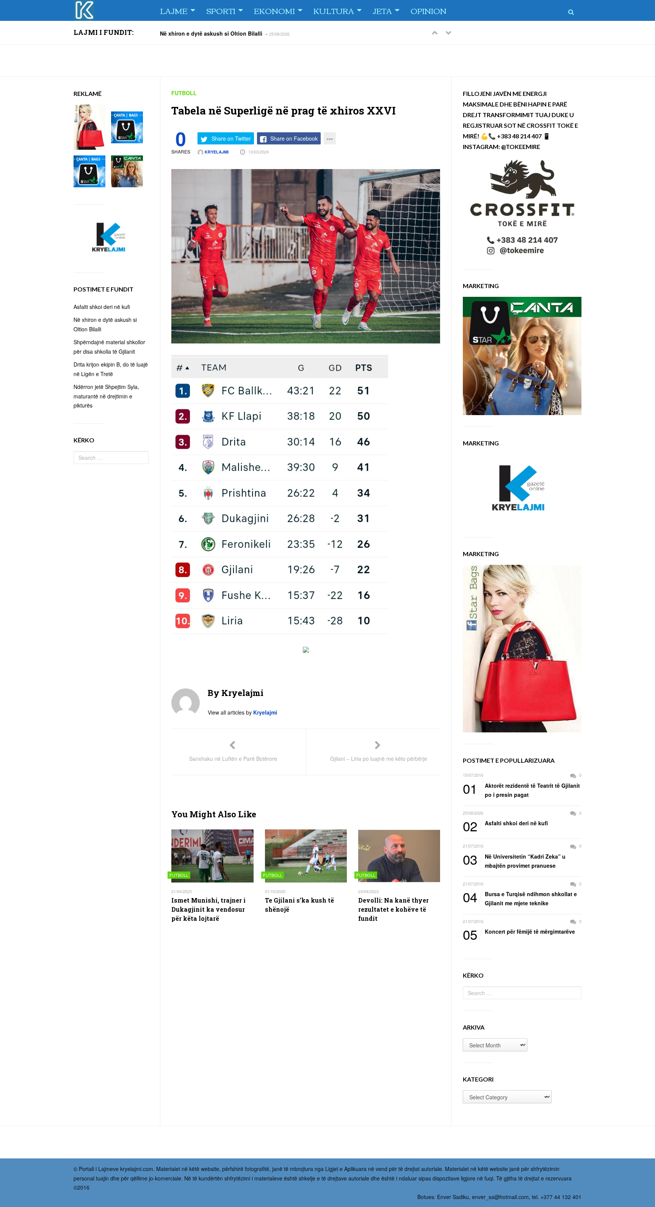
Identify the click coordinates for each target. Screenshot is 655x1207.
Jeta (382, 10)
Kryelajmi (216, 152)
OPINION (429, 10)
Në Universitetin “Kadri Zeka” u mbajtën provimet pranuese (514, 861)
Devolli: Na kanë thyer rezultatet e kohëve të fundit (393, 909)
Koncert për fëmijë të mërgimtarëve (519, 932)
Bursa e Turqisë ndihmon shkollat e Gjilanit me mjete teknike (520, 898)
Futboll (184, 93)
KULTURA (333, 10)
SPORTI (220, 10)
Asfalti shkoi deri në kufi (505, 823)
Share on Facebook (294, 138)
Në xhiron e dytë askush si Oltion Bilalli (211, 33)
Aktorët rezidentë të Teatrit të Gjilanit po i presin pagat (521, 790)
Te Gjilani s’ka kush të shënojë (299, 904)
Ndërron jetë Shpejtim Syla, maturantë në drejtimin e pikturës (106, 396)
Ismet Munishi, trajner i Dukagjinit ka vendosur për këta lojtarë (208, 909)
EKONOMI (274, 10)
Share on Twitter (231, 138)
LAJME (174, 10)
